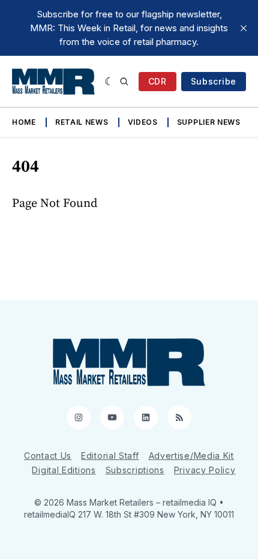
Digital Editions (63, 470)
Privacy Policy (205, 470)
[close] (243, 28)
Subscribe (213, 81)
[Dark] (109, 82)
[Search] (124, 81)
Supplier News (209, 122)
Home (24, 122)
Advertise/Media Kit (191, 455)
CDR (157, 81)
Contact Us (47, 455)
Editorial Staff (110, 455)
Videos (143, 122)
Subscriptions (135, 470)
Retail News (82, 122)
